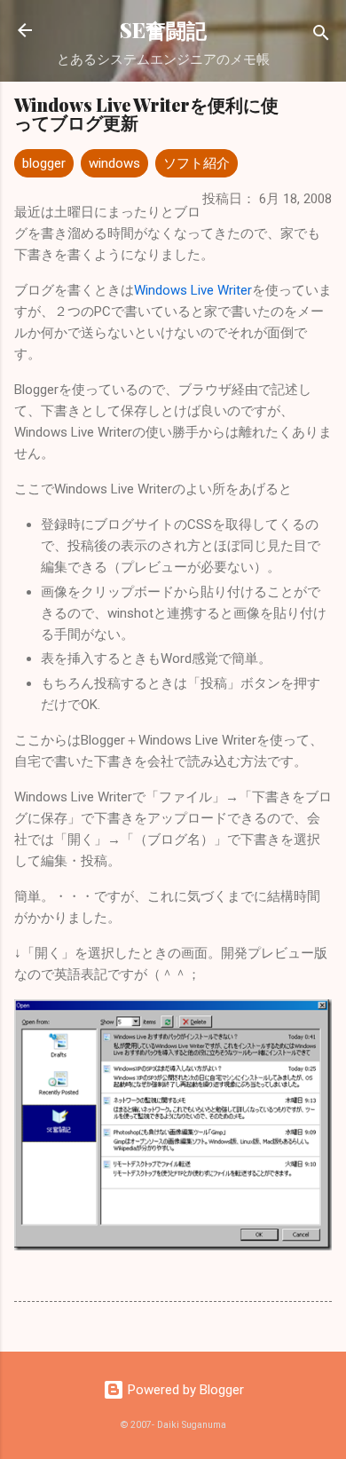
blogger (44, 163)
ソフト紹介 (196, 163)
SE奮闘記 (163, 29)
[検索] (321, 36)
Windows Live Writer (193, 290)
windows (114, 163)
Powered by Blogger (184, 1390)
